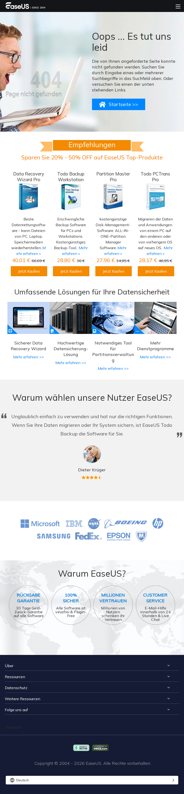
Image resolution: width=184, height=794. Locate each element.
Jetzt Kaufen (29, 271)
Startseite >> (123, 104)
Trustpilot (13, 727)
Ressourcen (15, 676)
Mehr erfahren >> (28, 357)
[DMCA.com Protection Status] (101, 747)
